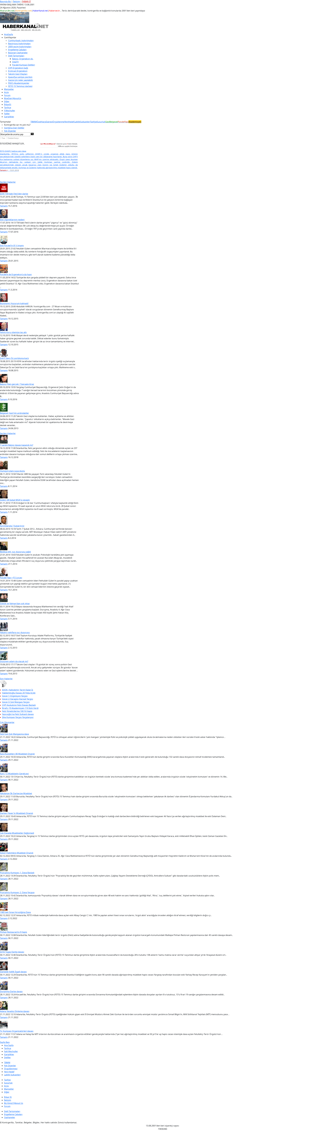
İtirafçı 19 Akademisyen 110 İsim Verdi (20, 708)
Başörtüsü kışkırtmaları (19, 43)
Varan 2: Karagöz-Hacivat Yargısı (17, 699)
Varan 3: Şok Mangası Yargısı (16, 702)
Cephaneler (9, 1117)
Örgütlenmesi (10, 1068)
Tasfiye (93, 121)
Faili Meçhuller (11, 1051)
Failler (7, 113)
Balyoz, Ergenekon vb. (22, 58)
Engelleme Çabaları (17, 49)
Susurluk (101, 121)
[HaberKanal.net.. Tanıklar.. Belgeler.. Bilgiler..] (25, 26)
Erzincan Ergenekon (17, 71)
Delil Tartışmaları (12, 1111)
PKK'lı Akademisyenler (18, 83)
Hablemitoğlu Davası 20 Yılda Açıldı (18, 692)
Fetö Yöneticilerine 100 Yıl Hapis (17, 711)
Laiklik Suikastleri (12, 1074)
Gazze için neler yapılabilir (20, 80)
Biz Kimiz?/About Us (13, 1103)
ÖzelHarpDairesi (45, 121)
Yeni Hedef (9, 1071)
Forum (7, 95)
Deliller (7, 1057)
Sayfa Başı (5, 1042)
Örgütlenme (58, 121)
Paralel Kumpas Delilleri (23, 64)
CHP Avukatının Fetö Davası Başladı (19, 705)
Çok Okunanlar (7, 722)
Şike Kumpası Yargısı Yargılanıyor (18, 717)
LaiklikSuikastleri (82, 121)
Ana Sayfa (8, 1045)
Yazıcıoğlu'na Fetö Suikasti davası (18, 714)
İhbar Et (8, 1097)
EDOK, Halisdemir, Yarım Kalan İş (17, 689)
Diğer (6, 101)
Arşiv (6, 92)
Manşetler (9, 89)
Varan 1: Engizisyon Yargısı (15, 696)
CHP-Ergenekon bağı (18, 68)
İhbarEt (7, 104)
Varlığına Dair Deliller (14, 127)
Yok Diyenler (10, 130)
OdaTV (15, 61)
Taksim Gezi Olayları (17, 74)
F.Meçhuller (9, 110)
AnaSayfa (8, 34)
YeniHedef (69, 121)
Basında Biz (5, 1)
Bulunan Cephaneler (18, 52)
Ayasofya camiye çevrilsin (20, 77)
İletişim (16, 1)
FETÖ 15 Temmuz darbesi (20, 86)
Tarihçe (7, 107)
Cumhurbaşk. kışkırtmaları (21, 40)
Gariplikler (9, 116)
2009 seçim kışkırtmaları (19, 46)
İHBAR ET (26, 1)
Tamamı (4, 206)
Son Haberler (6, 678)
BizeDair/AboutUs (12, 98)
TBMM (33, 121)
